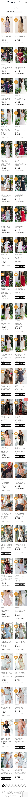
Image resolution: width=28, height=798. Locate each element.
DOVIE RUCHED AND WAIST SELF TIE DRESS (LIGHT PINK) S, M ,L (6, 130)
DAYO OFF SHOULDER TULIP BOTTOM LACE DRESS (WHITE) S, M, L (20, 546)
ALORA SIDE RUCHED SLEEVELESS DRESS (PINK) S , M (6, 323)
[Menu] (2, 2)
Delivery (18, 793)
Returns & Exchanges (20, 792)
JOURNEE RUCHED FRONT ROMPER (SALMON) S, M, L (5, 610)
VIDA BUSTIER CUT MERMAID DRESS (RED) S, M (19, 226)
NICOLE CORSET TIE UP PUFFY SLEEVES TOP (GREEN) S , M (6, 515)
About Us (4, 791)
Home (12, 8)
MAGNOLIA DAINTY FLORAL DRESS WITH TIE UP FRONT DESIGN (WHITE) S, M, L (6, 675)
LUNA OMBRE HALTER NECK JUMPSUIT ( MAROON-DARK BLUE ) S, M (6, 483)
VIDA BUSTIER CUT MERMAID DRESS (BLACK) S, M (19, 195)
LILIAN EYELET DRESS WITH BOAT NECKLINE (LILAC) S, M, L (6, 356)
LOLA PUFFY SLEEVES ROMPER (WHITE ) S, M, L (20, 643)
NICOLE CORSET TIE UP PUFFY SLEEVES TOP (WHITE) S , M (20, 515)
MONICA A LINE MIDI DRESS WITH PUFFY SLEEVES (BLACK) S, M (20, 450)
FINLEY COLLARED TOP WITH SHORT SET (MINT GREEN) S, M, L (6, 708)
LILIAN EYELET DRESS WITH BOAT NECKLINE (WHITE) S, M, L (20, 356)
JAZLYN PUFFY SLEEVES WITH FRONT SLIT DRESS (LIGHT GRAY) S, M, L (6, 258)
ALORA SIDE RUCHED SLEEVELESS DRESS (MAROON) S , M (20, 291)
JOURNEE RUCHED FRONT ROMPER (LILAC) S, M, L (19, 578)
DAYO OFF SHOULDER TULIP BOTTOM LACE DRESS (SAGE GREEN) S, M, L (6, 546)
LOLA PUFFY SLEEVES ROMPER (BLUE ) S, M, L (6, 643)
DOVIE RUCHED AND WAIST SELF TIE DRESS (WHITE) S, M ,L (20, 98)
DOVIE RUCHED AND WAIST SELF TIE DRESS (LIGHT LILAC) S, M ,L (20, 130)
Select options (6, 42)
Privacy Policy (11, 793)
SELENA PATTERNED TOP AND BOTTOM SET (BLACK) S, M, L (20, 388)
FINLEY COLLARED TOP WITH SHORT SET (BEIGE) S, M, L (19, 707)
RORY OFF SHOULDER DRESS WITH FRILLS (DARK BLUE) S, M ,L (6, 98)
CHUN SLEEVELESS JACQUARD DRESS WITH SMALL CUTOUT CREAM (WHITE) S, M (19, 258)
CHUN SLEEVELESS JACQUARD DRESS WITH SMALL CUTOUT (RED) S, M (6, 291)
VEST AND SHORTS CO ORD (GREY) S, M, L (6, 36)
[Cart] (26, 2)
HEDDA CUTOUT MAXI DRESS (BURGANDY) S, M (19, 419)
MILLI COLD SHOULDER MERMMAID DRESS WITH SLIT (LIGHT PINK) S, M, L (5, 163)
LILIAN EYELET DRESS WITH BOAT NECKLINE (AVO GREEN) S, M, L (20, 324)
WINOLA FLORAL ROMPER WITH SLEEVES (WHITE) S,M (6, 772)
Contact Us (11, 791)
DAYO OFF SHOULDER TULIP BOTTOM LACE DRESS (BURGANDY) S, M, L (6, 578)
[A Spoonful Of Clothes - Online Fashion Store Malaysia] (11, 2)
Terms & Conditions (20, 791)
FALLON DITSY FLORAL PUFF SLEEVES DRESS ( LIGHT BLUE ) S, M (20, 772)
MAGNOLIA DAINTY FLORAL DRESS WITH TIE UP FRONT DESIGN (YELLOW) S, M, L (20, 675)
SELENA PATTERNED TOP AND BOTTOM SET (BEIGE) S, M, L (6, 388)
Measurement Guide (7, 792)
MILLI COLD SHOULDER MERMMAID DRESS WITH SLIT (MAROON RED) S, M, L (20, 163)
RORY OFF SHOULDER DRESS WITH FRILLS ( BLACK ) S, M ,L (6, 67)
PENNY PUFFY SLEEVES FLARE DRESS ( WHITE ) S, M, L (6, 195)
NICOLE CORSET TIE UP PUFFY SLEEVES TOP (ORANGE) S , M (20, 482)
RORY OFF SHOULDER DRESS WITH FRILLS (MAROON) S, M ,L (20, 67)
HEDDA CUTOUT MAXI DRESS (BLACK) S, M (6, 419)
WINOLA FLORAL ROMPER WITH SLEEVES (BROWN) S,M (19, 740)
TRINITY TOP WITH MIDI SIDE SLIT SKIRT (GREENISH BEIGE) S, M (20, 611)
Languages (21, 1)
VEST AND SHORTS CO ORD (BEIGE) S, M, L (20, 36)
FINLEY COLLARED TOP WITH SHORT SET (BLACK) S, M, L (6, 740)
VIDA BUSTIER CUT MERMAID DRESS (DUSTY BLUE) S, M (6, 226)
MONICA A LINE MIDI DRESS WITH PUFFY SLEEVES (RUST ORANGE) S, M (6, 450)
